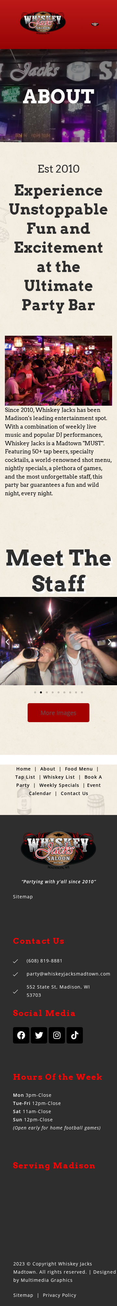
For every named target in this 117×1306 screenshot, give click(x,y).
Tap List (25, 777)
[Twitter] (39, 1035)
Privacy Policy (59, 1295)
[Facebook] (21, 1035)
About (48, 769)
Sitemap (23, 896)
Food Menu (79, 769)
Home (23, 769)
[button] (7, 642)
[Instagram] (57, 1035)
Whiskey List (59, 777)
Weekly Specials (59, 785)
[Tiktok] (75, 1035)
